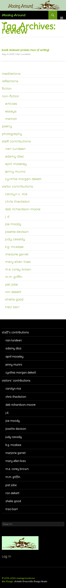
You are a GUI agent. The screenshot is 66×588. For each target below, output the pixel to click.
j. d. (7, 216)
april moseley (16, 164)
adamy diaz (14, 156)
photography (12, 134)
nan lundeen (15, 149)
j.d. (7, 413)
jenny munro (15, 171)
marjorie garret (17, 254)
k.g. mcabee (14, 247)
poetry (7, 126)
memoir (11, 119)
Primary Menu (61, 15)
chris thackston (17, 201)
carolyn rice (13, 388)
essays (10, 111)
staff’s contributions (15, 332)
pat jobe (11, 284)
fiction (7, 88)
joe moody (13, 224)
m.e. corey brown (18, 269)
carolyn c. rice (16, 194)
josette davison (17, 232)
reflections (10, 81)
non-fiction (10, 96)
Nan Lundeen (23, 54)
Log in (6, 556)
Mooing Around (13, 15)
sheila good (14, 299)
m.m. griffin (13, 277)
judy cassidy (15, 239)
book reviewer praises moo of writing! (25, 50)
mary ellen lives (18, 262)
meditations (11, 73)
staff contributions (16, 141)
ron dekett (13, 292)
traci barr (12, 307)
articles (11, 103)
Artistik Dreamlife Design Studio (30, 581)
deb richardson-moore (22, 209)
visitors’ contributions (16, 380)
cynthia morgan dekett (23, 179)
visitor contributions (17, 186)
